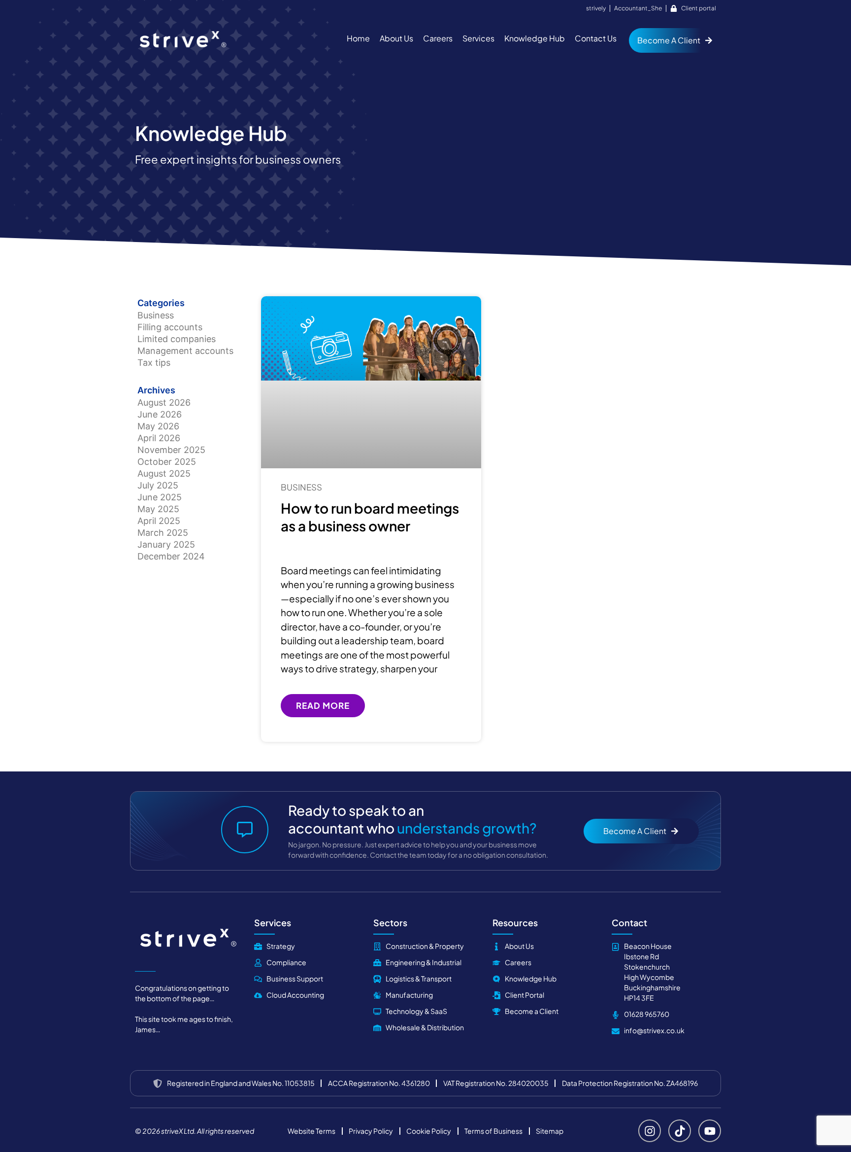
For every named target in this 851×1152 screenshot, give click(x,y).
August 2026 (164, 402)
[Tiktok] (679, 1130)
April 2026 (158, 438)
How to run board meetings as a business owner (370, 516)
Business (155, 315)
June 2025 (159, 497)
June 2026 (159, 414)
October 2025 (166, 461)
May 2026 (158, 426)
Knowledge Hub (534, 38)
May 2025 (158, 509)
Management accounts (185, 351)
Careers (438, 38)
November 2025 (171, 450)
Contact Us (596, 38)
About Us (396, 38)
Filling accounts (169, 327)
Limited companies (176, 339)
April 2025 (158, 521)
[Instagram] (649, 1130)
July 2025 (157, 485)
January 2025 (166, 544)
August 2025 (164, 473)
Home (358, 38)
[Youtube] (709, 1130)
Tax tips (153, 362)
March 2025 (162, 532)
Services (478, 38)
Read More (323, 705)
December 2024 (171, 556)
